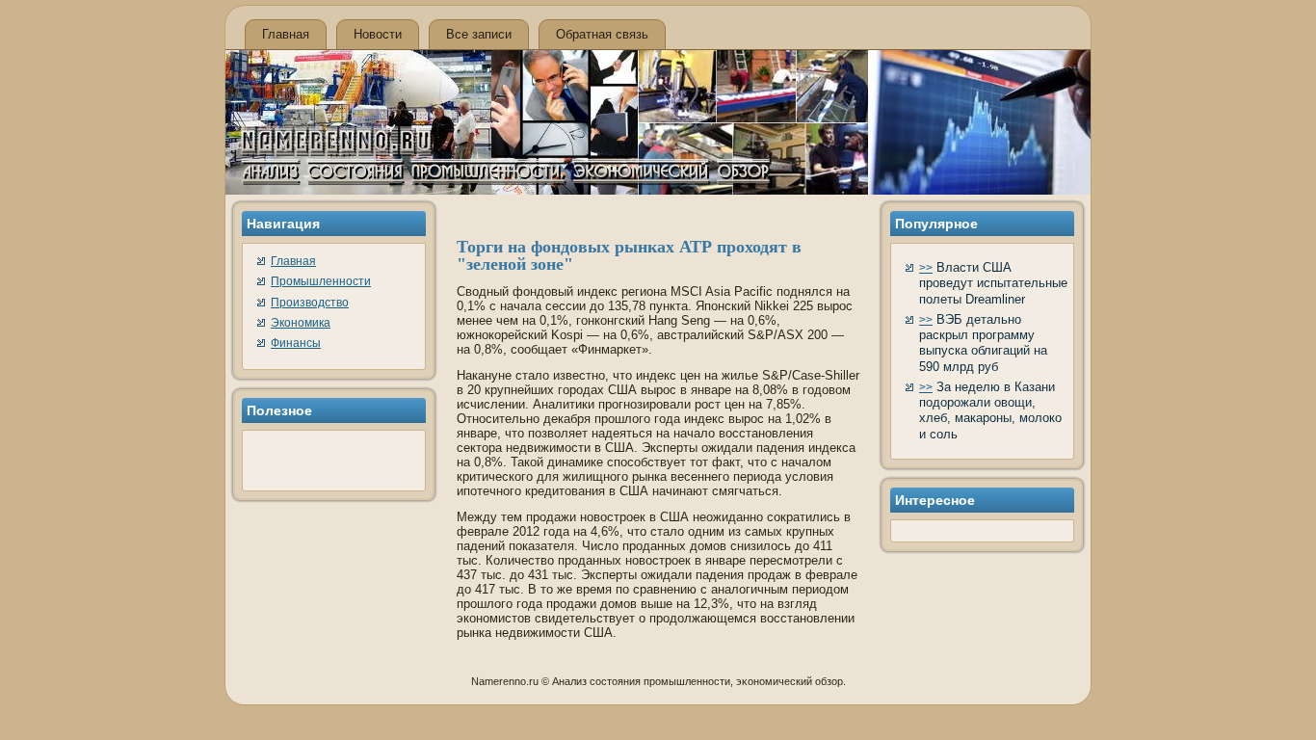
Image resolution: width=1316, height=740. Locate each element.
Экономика (300, 323)
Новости (378, 34)
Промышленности (321, 281)
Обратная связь (602, 34)
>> (926, 268)
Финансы (296, 343)
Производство (310, 302)
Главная (285, 34)
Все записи (479, 34)
